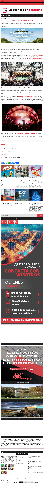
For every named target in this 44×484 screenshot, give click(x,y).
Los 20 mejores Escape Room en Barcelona (36, 468)
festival (30, 440)
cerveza (38, 439)
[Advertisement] (22, 334)
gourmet (3, 441)
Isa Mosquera (37, 201)
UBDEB (2, 445)
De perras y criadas (5, 427)
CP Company (19, 460)
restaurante (5, 444)
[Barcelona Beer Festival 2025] (7, 171)
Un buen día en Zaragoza (21, 457)
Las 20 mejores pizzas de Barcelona (8, 433)
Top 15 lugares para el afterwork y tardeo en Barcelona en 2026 (35, 459)
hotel (13, 441)
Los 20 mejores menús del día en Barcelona (36, 472)
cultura (11, 440)
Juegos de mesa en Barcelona (7, 424)
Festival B (3, 429)
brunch (27, 439)
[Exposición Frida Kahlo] (7, 195)
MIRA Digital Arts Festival (6, 422)
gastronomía (36, 440)
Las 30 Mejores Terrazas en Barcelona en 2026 (35, 464)
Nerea (6, 177)
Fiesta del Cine (4, 421)
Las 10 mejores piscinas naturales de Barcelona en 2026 (34, 462)
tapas (24, 444)
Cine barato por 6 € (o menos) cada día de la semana (11, 426)
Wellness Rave (18, 203)
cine (40, 439)
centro (35, 439)
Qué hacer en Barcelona (35, 443)
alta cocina (3, 439)
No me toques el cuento (5, 425)
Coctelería (3, 440)
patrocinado (6, 443)
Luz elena (36, 177)
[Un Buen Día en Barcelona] (22, 13)
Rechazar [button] (25, 482)
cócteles (16, 440)
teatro (27, 444)
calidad (31, 439)
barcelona (13, 439)
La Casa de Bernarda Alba (6, 426)
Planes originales (25, 443)
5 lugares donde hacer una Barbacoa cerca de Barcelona (35, 474)
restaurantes (12, 444)
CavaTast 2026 (3, 431)
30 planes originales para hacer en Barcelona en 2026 (34, 457)
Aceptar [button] (21, 482)
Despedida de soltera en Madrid (22, 461)
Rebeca (7, 201)
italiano (15, 441)
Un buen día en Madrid (20, 456)
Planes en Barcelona (17, 443)
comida (7, 440)
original (32, 441)
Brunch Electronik (6, 15)
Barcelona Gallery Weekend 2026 (7, 430)
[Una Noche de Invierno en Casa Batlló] (36, 195)
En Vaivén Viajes (20, 463)
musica (28, 441)
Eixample (21, 440)
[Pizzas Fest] (36, 171)
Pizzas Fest (32, 179)
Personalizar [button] (31, 482)
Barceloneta (20, 439)
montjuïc (24, 441)
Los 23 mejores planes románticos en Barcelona (34, 467)
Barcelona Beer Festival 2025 (6, 179)
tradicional (36, 444)
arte (6, 439)
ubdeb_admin (22, 177)
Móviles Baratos (19, 459)
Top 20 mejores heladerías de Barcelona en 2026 (10, 432)
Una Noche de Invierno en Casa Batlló (35, 204)
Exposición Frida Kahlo (6, 203)
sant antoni (18, 444)
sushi (22, 444)
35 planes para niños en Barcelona (35, 455)
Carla (10, 18)
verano (5, 445)
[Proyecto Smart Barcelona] (22, 171)
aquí (9, 157)
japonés (18, 441)
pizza (12, 443)
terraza (32, 444)
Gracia (7, 441)
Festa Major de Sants (5, 423)
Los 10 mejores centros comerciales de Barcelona (34, 471)
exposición (26, 440)
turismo (41, 444)
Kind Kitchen (3, 434)
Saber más (36, 482)
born (24, 439)
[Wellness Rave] (22, 195)
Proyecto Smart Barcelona (21, 179)
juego (21, 441)
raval (41, 443)
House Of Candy (4, 428)
